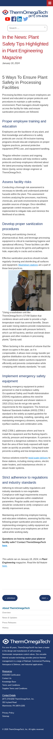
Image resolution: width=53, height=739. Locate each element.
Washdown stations (28, 265)
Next (45, 598)
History (5, 628)
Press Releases (9, 622)
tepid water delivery (38, 458)
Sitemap (5, 716)
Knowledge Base (9, 682)
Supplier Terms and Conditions (14, 688)
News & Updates (9, 617)
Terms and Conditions (11, 685)
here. (4, 566)
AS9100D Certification (11, 675)
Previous (10, 598)
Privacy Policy (8, 713)
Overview (6, 612)
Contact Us (6, 678)
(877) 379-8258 (38, 16)
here (4, 545)
